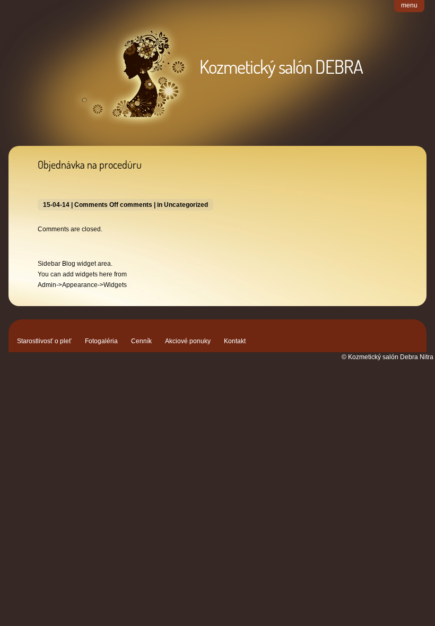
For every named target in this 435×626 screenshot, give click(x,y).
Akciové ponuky (188, 341)
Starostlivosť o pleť (44, 341)
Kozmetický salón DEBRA (281, 66)
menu (409, 5)
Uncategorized (186, 204)
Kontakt (235, 341)
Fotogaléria (101, 341)
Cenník (141, 341)
